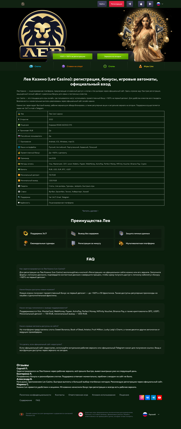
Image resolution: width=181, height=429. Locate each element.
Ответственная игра (78, 395)
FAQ (38, 400)
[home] (23, 4)
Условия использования (103, 395)
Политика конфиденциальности (35, 395)
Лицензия (124, 395)
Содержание (26, 400)
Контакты (60, 395)
